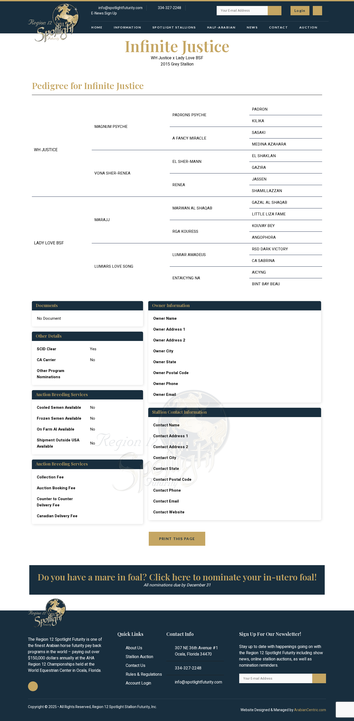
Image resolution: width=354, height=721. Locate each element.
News (252, 27)
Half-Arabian (221, 27)
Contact (278, 27)
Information (127, 27)
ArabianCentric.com (310, 710)
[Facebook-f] (317, 10)
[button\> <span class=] (300, 10)
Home (96, 27)
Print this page (177, 538)
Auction (308, 27)
